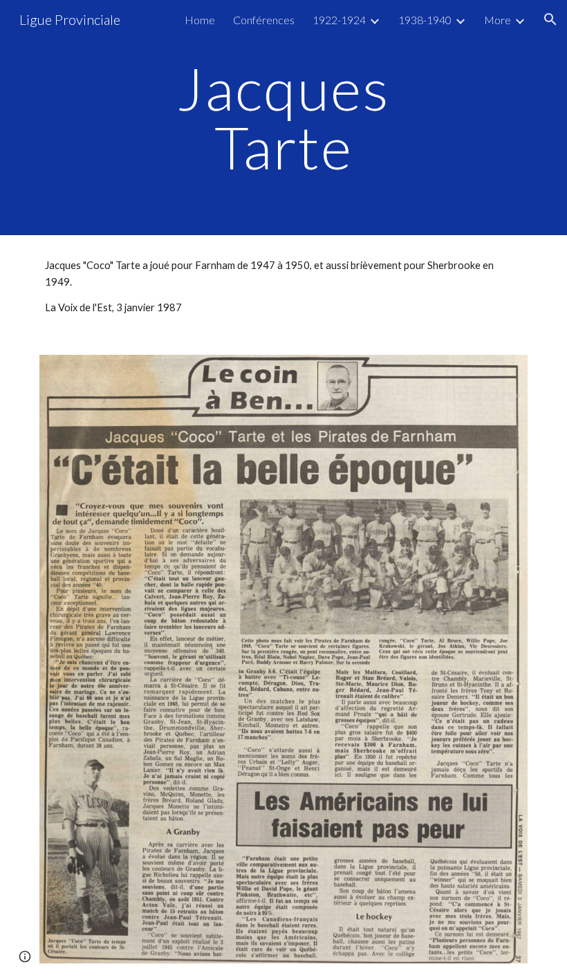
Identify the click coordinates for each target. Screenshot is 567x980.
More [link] (497, 19)
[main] (284, 118)
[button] (550, 19)
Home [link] (200, 19)
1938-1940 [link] (425, 19)
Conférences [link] (264, 19)
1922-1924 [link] (339, 19)
